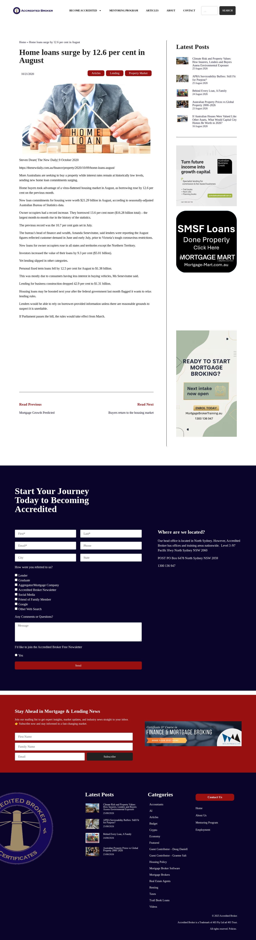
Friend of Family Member (34, 599)
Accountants (156, 804)
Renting (153, 887)
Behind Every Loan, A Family (209, 90)
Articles (152, 10)
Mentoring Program (123, 10)
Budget (153, 823)
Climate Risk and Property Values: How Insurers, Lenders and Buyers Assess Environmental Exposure (212, 62)
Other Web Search (30, 609)
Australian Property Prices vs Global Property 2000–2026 (213, 103)
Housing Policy (158, 861)
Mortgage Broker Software (164, 868)
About (171, 10)
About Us (201, 815)
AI (150, 810)
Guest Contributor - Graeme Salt (167, 855)
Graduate (24, 580)
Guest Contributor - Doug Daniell (168, 849)
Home (22, 42)
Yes (20, 655)
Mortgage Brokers (159, 874)
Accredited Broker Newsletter (37, 590)
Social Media (26, 594)
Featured (154, 842)
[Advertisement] (86, 360)
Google (23, 604)
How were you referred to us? (34, 567)
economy (154, 836)
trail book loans (159, 900)
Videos (153, 906)
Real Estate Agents (159, 881)
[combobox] (209, 10)
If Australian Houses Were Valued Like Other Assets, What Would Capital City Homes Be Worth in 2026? (214, 120)
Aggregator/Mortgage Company (38, 585)
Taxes (152, 893)
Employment (203, 829)
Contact (189, 10)
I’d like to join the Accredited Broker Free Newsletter (48, 647)
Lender (22, 575)
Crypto (153, 830)
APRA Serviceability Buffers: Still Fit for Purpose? (121, 821)
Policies (232, 928)
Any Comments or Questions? (34, 616)
